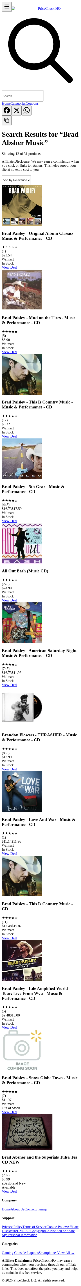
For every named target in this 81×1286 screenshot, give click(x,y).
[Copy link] (7, 120)
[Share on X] (17, 110)
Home (6, 103)
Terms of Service (34, 1227)
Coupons (32, 103)
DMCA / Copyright (31, 1231)
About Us (18, 1209)
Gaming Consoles (14, 1253)
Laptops (33, 1253)
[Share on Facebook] (7, 110)
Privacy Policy (12, 1227)
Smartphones (48, 1253)
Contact (30, 1209)
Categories (18, 103)
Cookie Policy (57, 1227)
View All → (65, 1253)
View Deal (9, 267)
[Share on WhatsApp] (27, 110)
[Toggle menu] (7, 7)
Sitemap (41, 1209)
